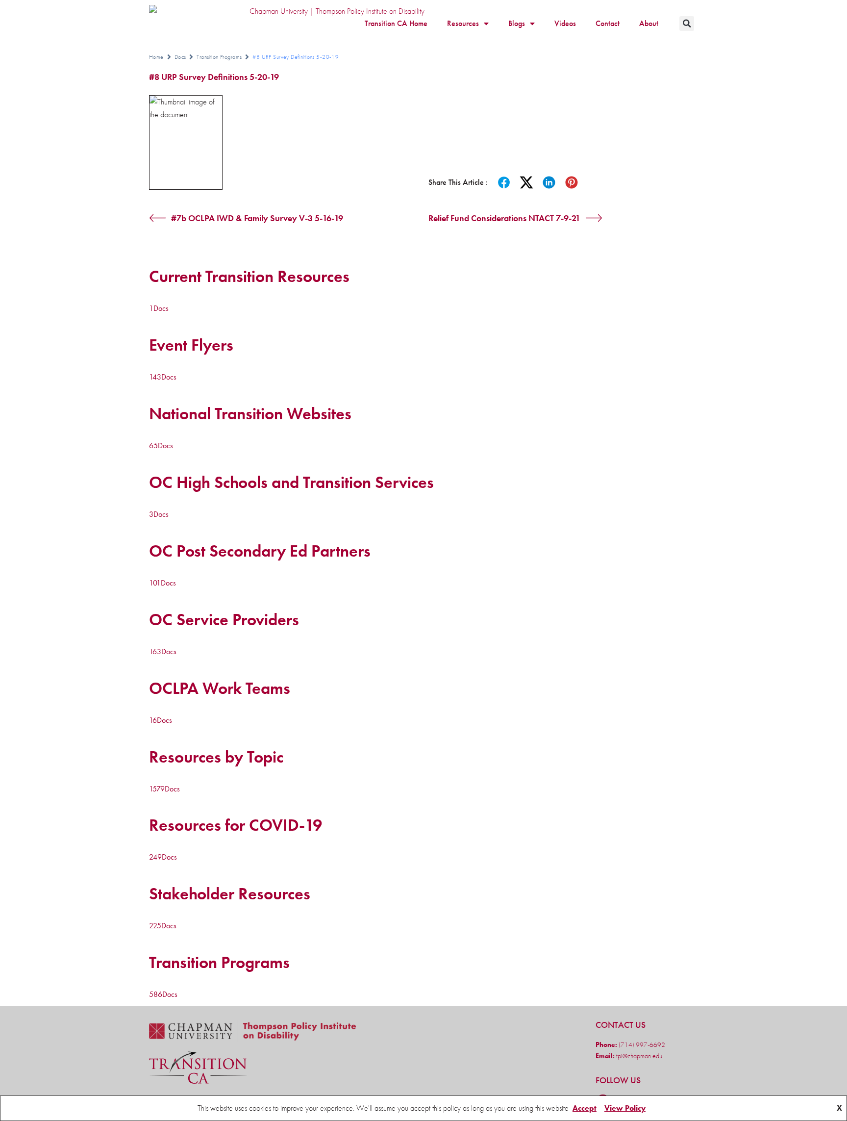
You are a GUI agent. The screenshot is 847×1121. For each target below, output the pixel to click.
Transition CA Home (396, 23)
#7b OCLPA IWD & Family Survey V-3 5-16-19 (257, 218)
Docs (180, 57)
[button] (686, 23)
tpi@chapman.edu (638, 1055)
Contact (608, 23)
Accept (585, 1108)
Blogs (516, 23)
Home (156, 57)
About (648, 23)
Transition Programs (219, 57)
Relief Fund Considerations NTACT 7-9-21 (504, 218)
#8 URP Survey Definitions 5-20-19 (214, 76)
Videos (565, 23)
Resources (463, 23)
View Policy (625, 1108)
